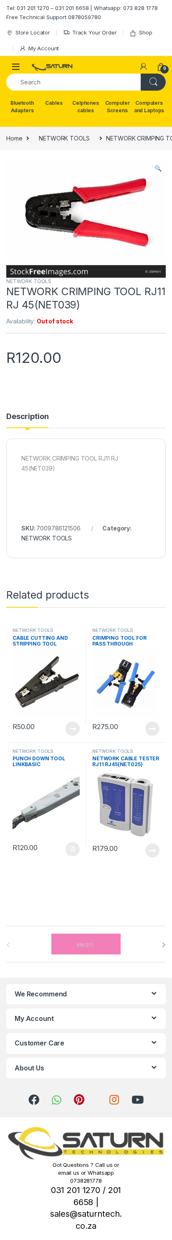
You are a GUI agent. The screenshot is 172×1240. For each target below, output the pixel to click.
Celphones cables (85, 106)
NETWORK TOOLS (64, 138)
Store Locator (32, 32)
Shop (145, 32)
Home (14, 138)
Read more (73, 729)
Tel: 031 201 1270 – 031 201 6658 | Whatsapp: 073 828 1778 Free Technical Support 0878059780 (82, 12)
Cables (53, 103)
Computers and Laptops (149, 106)
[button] (158, 168)
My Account (43, 48)
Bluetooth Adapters (22, 106)
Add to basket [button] (70, 849)
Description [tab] (27, 417)
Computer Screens (117, 106)
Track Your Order (94, 32)
